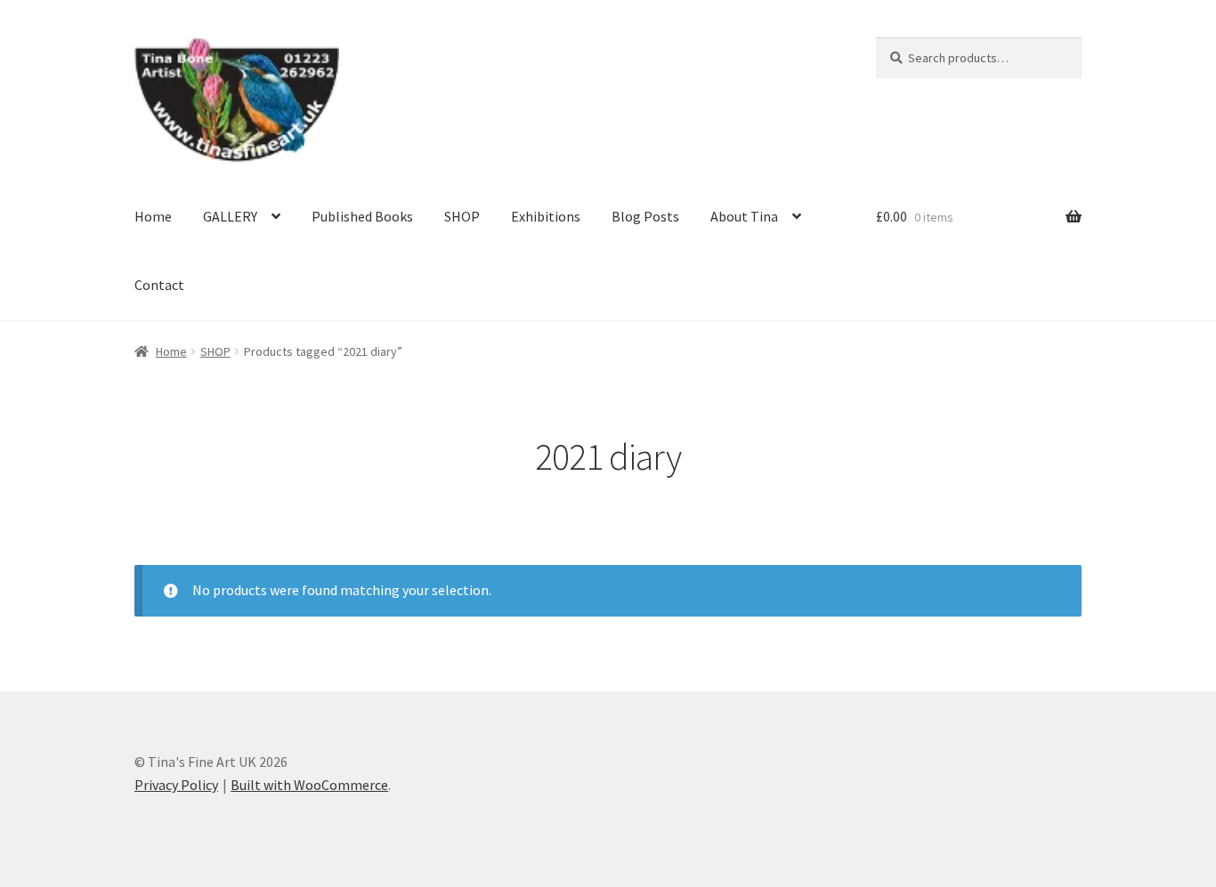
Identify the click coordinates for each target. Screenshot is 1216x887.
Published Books (362, 216)
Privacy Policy (176, 785)
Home (153, 216)
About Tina (744, 216)
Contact (159, 285)
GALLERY (230, 216)
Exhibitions (545, 216)
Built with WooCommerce (309, 785)
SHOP (462, 216)
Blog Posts (645, 216)
